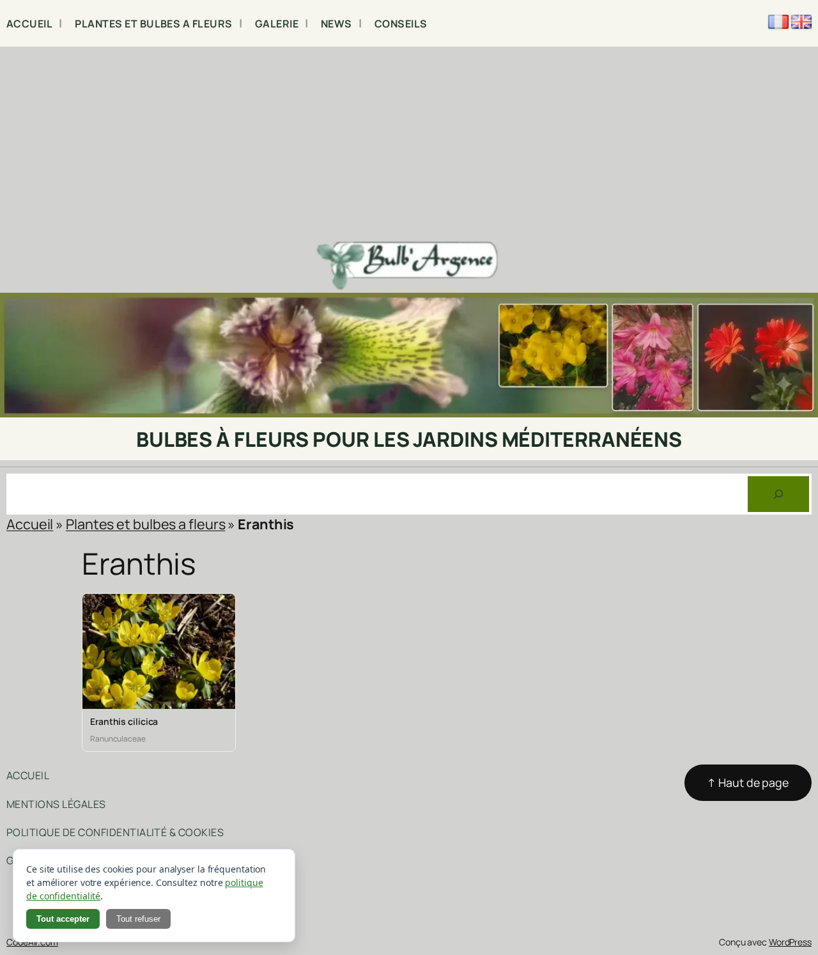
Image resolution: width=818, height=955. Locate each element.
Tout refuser (138, 919)
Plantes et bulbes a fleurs (145, 524)
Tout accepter (62, 919)
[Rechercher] (778, 494)
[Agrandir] (801, 309)
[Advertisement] (409, 142)
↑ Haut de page (748, 782)
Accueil (29, 524)
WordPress (790, 942)
